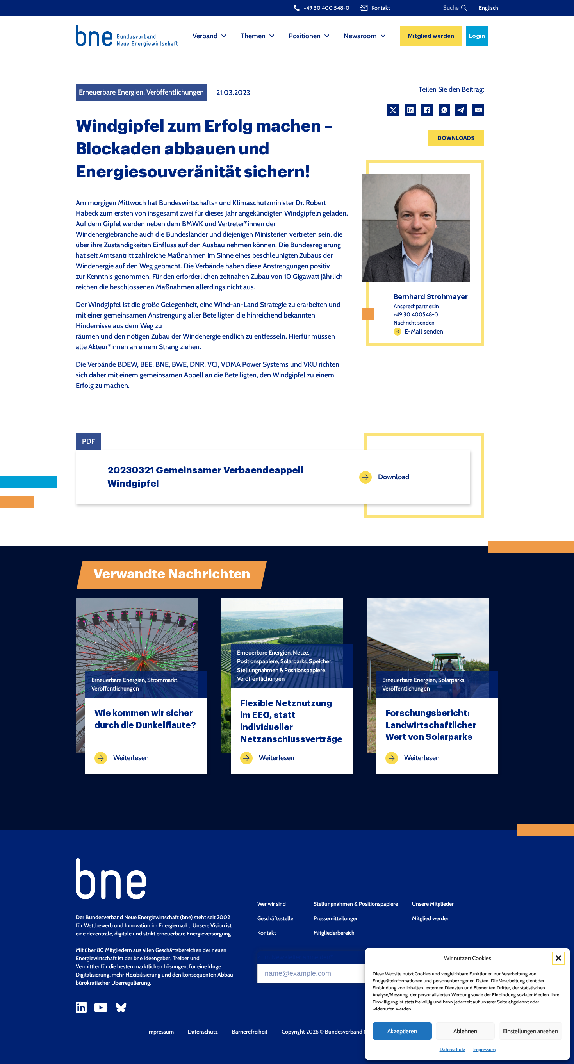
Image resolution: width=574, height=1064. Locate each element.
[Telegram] (461, 110)
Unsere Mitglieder (433, 903)
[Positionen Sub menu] (327, 36)
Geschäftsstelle (275, 918)
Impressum (484, 1049)
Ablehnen (465, 1031)
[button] (558, 958)
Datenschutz (452, 1049)
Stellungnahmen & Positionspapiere (356, 903)
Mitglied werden (431, 36)
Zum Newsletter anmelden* (295, 957)
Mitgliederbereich (334, 932)
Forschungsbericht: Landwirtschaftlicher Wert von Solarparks (430, 725)
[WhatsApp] (444, 110)
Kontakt (266, 932)
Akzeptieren (402, 1031)
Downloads (456, 138)
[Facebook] (427, 110)
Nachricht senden (414, 322)
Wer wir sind (271, 903)
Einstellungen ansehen (530, 1031)
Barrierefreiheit (249, 1031)
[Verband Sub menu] (223, 36)
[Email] (478, 110)
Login (477, 36)
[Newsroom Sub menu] (383, 36)
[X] (393, 110)
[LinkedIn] (410, 110)
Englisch (488, 7)
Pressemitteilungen (336, 918)
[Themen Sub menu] (272, 36)
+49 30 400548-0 (416, 314)
